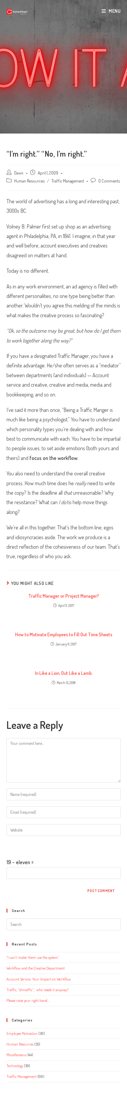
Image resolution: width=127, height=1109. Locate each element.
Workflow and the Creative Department (35, 968)
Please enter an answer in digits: (39, 846)
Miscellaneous (16, 1054)
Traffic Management (67, 180)
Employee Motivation (22, 1033)
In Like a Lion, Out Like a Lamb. (63, 673)
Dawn (18, 172)
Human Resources (29, 180)
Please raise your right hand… (27, 1000)
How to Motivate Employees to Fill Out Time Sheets (63, 634)
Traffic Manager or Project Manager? (63, 596)
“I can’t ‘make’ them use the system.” (32, 957)
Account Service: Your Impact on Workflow (38, 979)
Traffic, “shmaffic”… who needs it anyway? (37, 989)
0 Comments (109, 180)
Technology (14, 1065)
